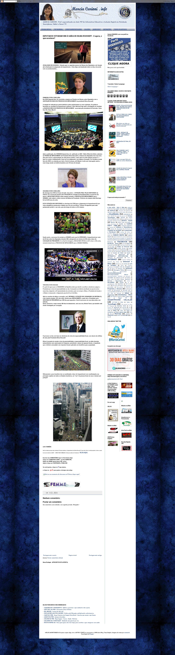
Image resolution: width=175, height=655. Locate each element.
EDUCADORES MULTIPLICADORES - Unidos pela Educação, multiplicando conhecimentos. (69, 613)
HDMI (109, 253)
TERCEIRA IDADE (121, 306)
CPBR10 (125, 233)
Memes (113, 268)
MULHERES (110, 277)
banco (123, 219)
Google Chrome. (121, 248)
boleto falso (121, 222)
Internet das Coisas (113, 261)
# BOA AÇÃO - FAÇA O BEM (116, 207)
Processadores (120, 287)
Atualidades (114, 214)
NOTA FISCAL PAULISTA (123, 279)
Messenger (129, 270)
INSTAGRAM (120, 257)
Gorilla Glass (117, 250)
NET (123, 277)
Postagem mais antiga (95, 555)
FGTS (123, 243)
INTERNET (112, 259)
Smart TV (122, 298)
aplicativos (110, 212)
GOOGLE (111, 248)
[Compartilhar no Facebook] (55, 493)
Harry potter (127, 251)
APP (116, 212)
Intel (129, 257)
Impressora (110, 254)
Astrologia (129, 212)
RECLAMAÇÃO (117, 290)
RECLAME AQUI (126, 290)
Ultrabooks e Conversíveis (122, 309)
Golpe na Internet (123, 246)
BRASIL (129, 222)
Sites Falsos (126, 296)
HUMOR (128, 253)
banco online (129, 219)
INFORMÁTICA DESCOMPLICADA (118, 256)
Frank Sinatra (123, 245)
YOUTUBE (125, 315)
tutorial (124, 307)
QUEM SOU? (97, 29)
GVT (115, 251)
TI (129, 306)
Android (112, 210)
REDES (113, 291)
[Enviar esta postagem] (47, 492)
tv (129, 307)
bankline (111, 220)
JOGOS (125, 264)
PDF (127, 284)
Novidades (111, 282)
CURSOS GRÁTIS (118, 235)
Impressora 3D (123, 254)
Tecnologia (112, 304)
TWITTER (110, 309)
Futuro (129, 245)
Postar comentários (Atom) (55, 558)
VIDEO (115, 310)
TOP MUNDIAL (58, 29)
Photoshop (115, 285)
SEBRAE (127, 293)
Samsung (119, 293)
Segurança (111, 295)
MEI (108, 268)
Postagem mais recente (49, 555)
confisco (128, 232)
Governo (123, 250)
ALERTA (130, 209)
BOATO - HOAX (127, 220)
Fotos (115, 245)
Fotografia (110, 245)
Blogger (91, 634)
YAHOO (119, 315)
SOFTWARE (114, 302)
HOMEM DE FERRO (118, 253)
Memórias (120, 268)
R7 (126, 288)
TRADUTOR (116, 307)
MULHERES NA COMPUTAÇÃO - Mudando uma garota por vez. (61, 620)
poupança (128, 285)
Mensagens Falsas (119, 270)
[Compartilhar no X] (53, 493)
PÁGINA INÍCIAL (46, 29)
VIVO (131, 312)
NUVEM (122, 282)
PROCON (128, 287)
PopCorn (121, 285)
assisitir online (122, 212)
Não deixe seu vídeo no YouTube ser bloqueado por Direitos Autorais (124, 125)
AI (113, 209)
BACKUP (123, 217)
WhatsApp (117, 314)
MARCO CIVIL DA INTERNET (122, 267)
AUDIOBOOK (127, 214)
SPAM (121, 302)
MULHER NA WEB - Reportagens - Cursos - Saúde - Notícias (60, 619)
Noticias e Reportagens (115, 281)
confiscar (122, 232)
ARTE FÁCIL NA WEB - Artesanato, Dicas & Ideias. (58, 609)
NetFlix (128, 277)
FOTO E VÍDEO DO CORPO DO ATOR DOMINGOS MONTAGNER (124, 116)
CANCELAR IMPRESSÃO (126, 225)
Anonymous (121, 210)
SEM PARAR (113, 296)
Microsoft (128, 276)
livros (122, 265)
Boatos (113, 222)
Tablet (128, 302)
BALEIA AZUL (116, 219)
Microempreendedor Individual (115, 276)
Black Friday (117, 220)
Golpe (112, 246)
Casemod (111, 227)
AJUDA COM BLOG (121, 209)
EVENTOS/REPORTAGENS (74, 29)
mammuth (127, 632)
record (109, 291)
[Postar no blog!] (51, 493)
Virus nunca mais (120, 312)
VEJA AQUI (83, 452)
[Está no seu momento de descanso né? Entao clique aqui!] (61, 474)
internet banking (126, 259)
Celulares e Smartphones (124, 227)
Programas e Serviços (115, 288)
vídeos (121, 310)
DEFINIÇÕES (107, 29)
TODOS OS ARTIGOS (120, 29)
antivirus (128, 210)
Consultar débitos (112, 233)
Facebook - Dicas (113, 243)
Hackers (119, 251)
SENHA (119, 296)
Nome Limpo (111, 279)
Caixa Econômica (112, 224)
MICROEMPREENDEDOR (114, 273)
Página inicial (73, 555)
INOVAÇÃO (110, 257)
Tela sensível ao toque (126, 304)
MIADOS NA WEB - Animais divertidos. (54, 617)
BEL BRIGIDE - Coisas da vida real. (54, 611)
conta (119, 233)
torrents (109, 307)
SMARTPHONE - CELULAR (120, 300)
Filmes (128, 243)
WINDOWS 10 (111, 315)
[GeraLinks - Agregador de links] (126, 396)
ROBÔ (118, 291)
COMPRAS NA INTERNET (115, 230)
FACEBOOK (122, 242)
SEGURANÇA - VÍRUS (125, 295)
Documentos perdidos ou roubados (122, 238)
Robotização (125, 291)
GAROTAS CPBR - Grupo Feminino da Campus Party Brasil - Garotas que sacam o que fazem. (70, 615)
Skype (109, 298)
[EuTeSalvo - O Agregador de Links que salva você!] (126, 387)
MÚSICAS (118, 277)
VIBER (109, 310)
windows (128, 313)
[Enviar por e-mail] (50, 493)
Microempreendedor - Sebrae (118, 274)
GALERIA (87, 29)
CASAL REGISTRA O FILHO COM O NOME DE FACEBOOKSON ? (123, 179)
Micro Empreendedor (120, 271)
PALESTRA (120, 284)
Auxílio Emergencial (121, 216)
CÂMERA (121, 224)
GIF (108, 246)
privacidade (110, 287)
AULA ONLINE (111, 216)
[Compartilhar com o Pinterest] (57, 493)
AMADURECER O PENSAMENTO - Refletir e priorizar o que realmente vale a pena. (67, 607)
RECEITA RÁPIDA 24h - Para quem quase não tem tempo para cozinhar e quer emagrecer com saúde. (72, 622)
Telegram (111, 306)
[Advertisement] (72, 550)
